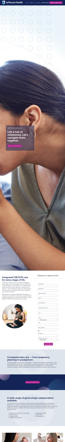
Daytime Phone (42, 293)
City (39, 312)
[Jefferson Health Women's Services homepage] (12, 3)
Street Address (42, 302)
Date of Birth (41, 327)
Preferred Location (43, 338)
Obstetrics (31, 2)
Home (26, 2)
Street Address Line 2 (43, 307)
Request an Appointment (56, 2)
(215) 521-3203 (45, 2)
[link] (39, 331)
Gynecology (38, 2)
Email (40, 298)
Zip (39, 322)
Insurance (41, 333)
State (40, 317)
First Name (41, 284)
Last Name (41, 288)
